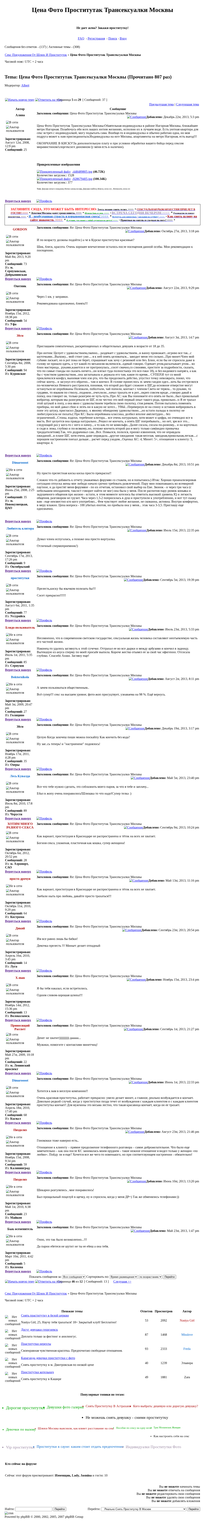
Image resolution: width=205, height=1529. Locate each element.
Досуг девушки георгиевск (39, 1329)
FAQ (81, 38)
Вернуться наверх (18, 201)
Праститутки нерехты (36, 1343)
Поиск (112, 38)
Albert (25, 85)
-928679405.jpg (82, 179)
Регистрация (96, 38)
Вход (123, 38)
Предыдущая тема (161, 104)
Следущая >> (122, 1281)
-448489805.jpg (82, 171)
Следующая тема (187, 104)
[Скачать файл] (53, 171)
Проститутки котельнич (37, 1372)
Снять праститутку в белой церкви (45, 1315)
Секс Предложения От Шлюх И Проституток (36, 55)
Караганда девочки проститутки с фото (48, 1358)
